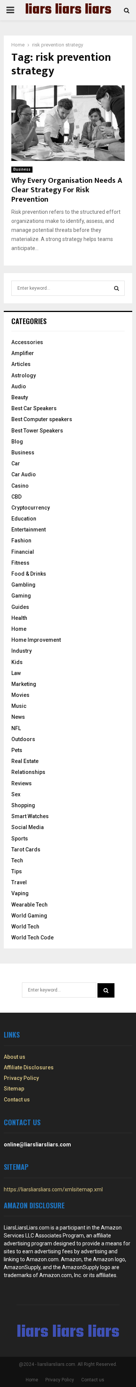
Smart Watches (30, 816)
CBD (16, 497)
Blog (17, 442)
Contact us (17, 1100)
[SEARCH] (116, 288)
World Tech (25, 927)
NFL (16, 728)
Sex (15, 794)
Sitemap (14, 1089)
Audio (18, 386)
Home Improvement (36, 640)
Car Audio (23, 474)
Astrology (23, 375)
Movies (20, 695)
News (18, 717)
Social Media (27, 827)
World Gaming (29, 916)
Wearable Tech (29, 905)
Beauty (19, 397)
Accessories (27, 342)
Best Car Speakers (34, 408)
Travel (19, 882)
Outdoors (23, 739)
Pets (16, 750)
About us (14, 1057)
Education (23, 519)
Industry (21, 651)
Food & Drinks (28, 574)
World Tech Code (32, 937)
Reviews (21, 783)
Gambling (23, 585)
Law (16, 673)
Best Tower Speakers (37, 431)
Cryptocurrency (30, 508)
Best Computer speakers (41, 419)
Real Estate (25, 761)
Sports (19, 839)
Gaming (21, 596)
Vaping (20, 893)
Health (19, 618)
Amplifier (22, 353)
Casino (20, 486)
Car (15, 463)
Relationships (28, 772)
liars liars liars (68, 10)
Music (18, 706)
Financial (22, 552)
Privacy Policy (21, 1078)
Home (18, 629)
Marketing (23, 684)
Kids (17, 662)
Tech (17, 860)
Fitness (20, 563)
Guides (20, 607)
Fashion (21, 541)
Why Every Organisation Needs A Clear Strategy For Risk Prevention (66, 190)
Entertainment (28, 530)
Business (22, 169)
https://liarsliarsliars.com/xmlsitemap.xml (53, 1189)
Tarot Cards (25, 849)
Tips (16, 871)
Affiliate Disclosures (29, 1067)
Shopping (23, 805)
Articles (21, 364)
